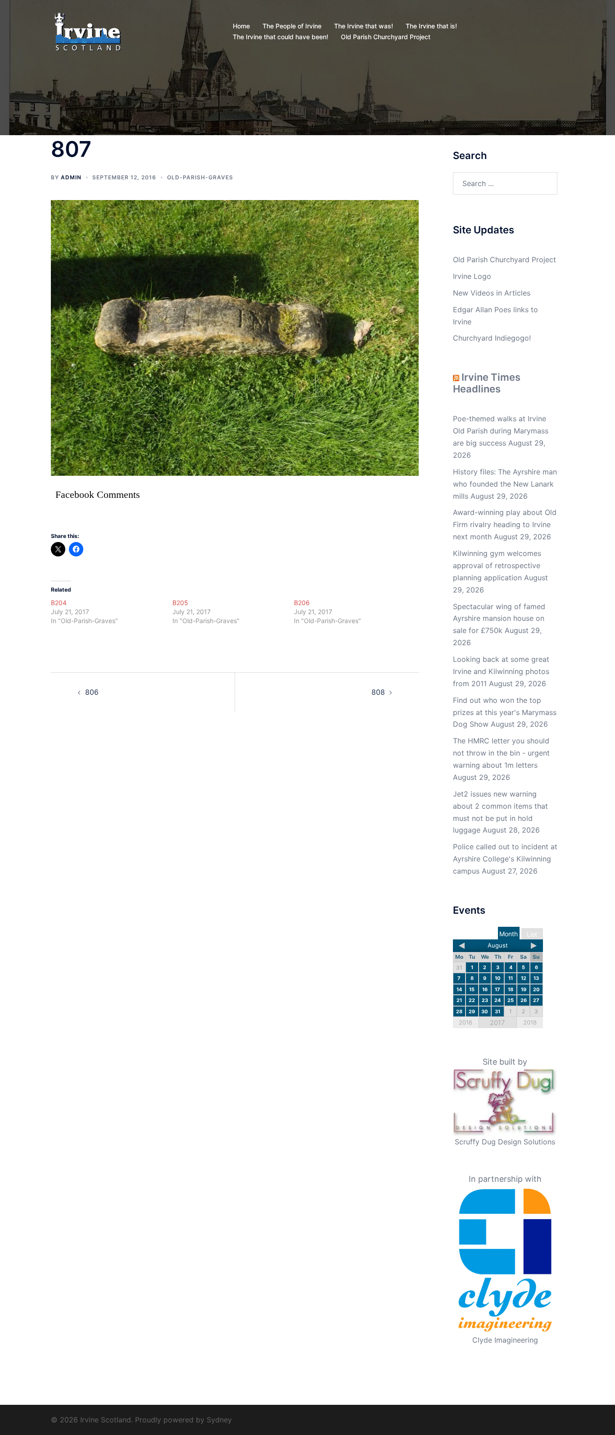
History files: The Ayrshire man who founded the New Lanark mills (505, 484)
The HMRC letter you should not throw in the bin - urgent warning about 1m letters (501, 753)
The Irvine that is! (431, 26)
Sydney (219, 1419)
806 (92, 692)
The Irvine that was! (363, 26)
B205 (180, 602)
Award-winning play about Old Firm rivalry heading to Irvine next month (504, 524)
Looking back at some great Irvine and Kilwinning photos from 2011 (501, 671)
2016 (465, 1022)
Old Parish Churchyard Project (385, 37)
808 (378, 692)
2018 (530, 1022)
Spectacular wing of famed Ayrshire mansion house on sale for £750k (499, 618)
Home (241, 26)
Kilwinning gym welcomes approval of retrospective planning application (497, 565)
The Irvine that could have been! (280, 37)
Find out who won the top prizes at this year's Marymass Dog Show (504, 712)
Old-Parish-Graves (200, 177)
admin (71, 177)
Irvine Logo (472, 276)
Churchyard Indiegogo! (492, 337)
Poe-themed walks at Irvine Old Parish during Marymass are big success (500, 430)
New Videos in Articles (491, 292)
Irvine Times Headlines (486, 383)
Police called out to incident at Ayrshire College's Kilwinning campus (505, 858)
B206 (302, 602)
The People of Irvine (291, 26)
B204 (59, 602)
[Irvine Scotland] (87, 30)
